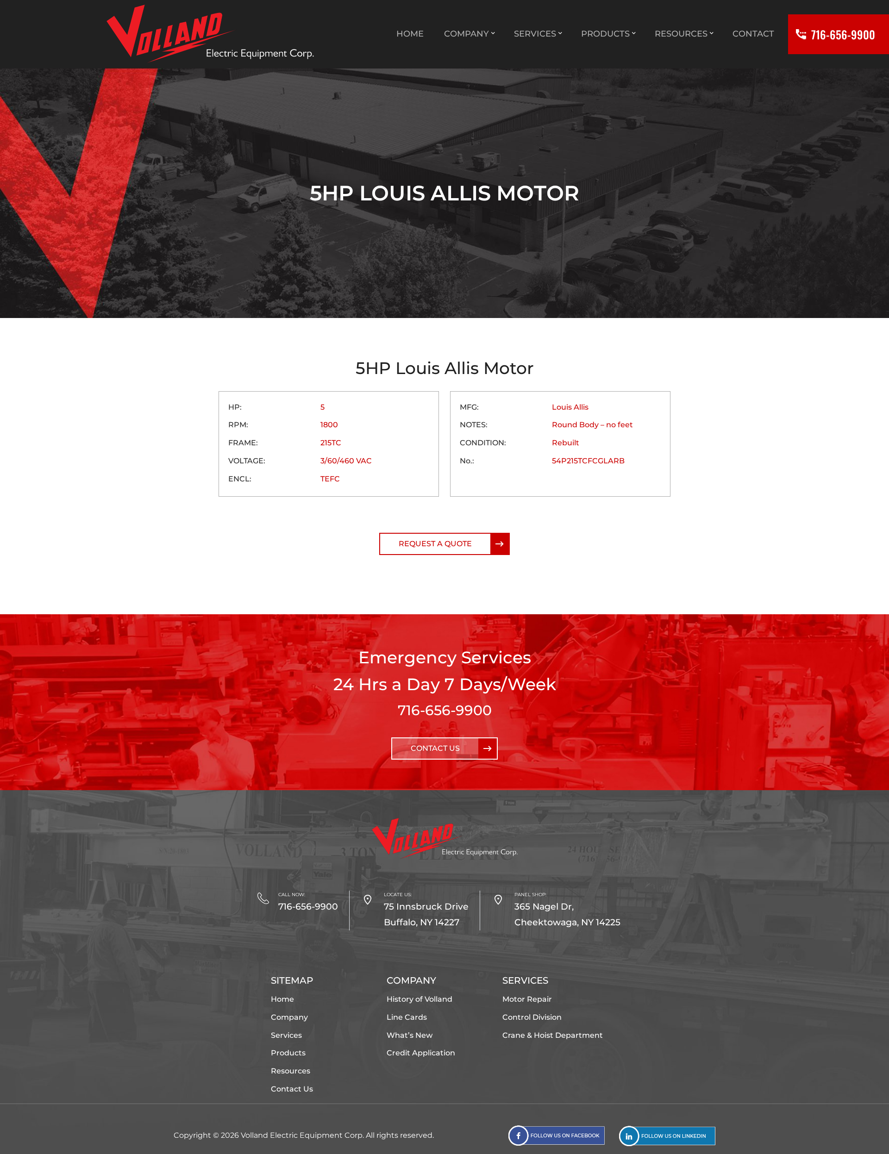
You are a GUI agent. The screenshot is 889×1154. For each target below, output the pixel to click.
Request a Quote (435, 543)
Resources (290, 1071)
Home (282, 999)
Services (286, 1035)
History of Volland (419, 999)
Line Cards (407, 1017)
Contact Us (435, 748)
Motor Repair (527, 999)
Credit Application (421, 1052)
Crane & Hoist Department (552, 1035)
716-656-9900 (445, 710)
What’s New (409, 1035)
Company (289, 1017)
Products (288, 1052)
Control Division (532, 1017)
